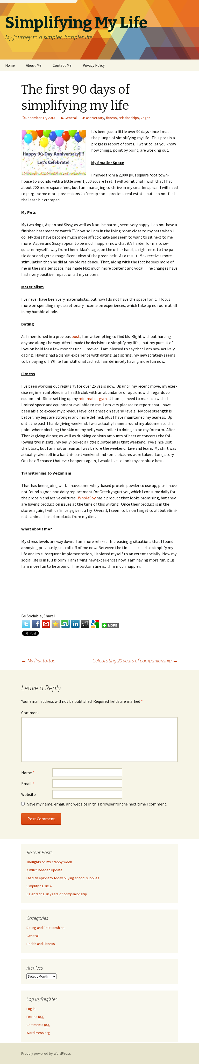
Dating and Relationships (45, 927)
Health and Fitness (40, 943)
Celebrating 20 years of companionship (135, 660)
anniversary (95, 117)
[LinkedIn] (75, 624)
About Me (33, 65)
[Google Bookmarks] (95, 624)
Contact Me (62, 65)
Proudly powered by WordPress (46, 1053)
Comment (30, 712)
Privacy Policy (94, 65)
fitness (111, 117)
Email (27, 783)
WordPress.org (38, 1032)
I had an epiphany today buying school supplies (62, 878)
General (71, 117)
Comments (38, 1024)
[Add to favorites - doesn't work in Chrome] (56, 624)
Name (27, 772)
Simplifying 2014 (39, 886)
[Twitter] (26, 624)
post (76, 336)
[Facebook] (36, 624)
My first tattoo (38, 660)
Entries (35, 1016)
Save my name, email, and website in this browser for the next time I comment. (97, 804)
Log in (30, 1008)
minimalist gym (93, 398)
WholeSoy (87, 497)
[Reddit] (85, 624)
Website (28, 794)
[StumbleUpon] (65, 624)
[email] (46, 624)
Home (10, 65)
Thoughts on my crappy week (49, 862)
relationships (129, 117)
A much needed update (44, 870)
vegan (145, 117)
